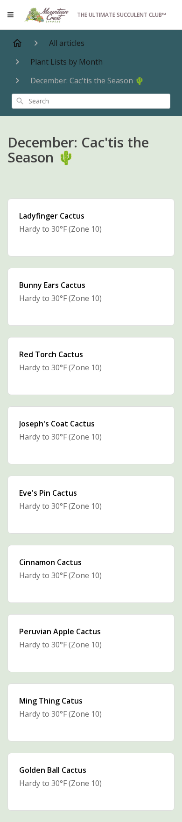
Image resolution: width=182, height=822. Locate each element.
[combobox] (91, 101)
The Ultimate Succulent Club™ (121, 15)
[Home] (17, 43)
